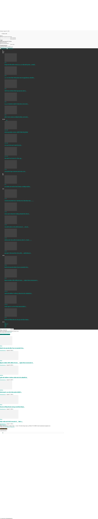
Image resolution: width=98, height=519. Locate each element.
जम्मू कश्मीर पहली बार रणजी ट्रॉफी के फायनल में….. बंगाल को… (17, 227)
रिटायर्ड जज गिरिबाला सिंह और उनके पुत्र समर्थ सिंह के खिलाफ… (17, 319)
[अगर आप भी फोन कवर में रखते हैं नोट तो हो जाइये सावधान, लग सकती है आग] (11, 142)
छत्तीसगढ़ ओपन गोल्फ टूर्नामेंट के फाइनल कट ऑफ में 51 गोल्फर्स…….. (18, 240)
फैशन (3, 174)
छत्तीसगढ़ (6, 291)
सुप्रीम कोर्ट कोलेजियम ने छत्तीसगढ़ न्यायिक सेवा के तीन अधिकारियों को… (18, 293)
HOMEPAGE (9, 332)
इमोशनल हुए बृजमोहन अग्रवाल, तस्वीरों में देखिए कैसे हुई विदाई (16, 132)
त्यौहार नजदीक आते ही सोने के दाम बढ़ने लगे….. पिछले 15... (11, 421)
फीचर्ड (6, 278)
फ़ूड (5, 322)
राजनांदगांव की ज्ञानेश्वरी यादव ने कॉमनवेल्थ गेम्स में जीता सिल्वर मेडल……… (19, 200)
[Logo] (3, 48)
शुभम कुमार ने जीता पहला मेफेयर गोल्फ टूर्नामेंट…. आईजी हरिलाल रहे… (18, 253)
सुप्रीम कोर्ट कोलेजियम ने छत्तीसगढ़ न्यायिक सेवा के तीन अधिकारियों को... (14, 377)
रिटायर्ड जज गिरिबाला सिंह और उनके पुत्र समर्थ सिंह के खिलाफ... (12, 407)
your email (12, 44)
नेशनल (6, 169)
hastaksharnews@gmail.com (9, 426)
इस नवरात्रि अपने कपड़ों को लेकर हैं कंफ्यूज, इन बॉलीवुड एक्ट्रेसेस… (18, 186)
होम (2, 50)
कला (5, 326)
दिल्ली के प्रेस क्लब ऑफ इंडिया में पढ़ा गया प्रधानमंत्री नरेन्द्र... (12, 348)
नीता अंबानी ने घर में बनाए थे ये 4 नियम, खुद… (13, 158)
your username (13, 37)
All (5, 120)
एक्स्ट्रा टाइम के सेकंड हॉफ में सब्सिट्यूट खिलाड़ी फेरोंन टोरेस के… (17, 213)
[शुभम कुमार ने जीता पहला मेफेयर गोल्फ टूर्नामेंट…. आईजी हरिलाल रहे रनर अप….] (11, 249)
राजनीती (3, 255)
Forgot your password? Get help (6, 41)
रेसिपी (5, 324)
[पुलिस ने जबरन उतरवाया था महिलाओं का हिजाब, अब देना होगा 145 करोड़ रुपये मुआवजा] (11, 113)
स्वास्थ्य (3, 51)
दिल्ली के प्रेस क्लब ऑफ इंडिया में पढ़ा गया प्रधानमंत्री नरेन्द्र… (17, 267)
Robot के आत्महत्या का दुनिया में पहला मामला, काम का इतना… (17, 104)
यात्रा (7, 120)
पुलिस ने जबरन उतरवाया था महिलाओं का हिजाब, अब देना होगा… (17, 117)
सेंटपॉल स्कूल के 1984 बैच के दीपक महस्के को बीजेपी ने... (11, 392)
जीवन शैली (3, 119)
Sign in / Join (4, 33)
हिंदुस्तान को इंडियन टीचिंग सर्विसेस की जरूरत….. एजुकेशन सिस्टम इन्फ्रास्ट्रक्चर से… (21, 280)
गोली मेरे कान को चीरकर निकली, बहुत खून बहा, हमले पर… (16, 90)
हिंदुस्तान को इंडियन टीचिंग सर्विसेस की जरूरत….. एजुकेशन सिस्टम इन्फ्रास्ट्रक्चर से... (16, 362)
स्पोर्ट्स (3, 188)
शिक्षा (3, 173)
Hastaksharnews (3, 350)
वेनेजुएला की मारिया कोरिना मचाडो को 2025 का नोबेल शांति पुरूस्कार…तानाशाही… (20, 64)
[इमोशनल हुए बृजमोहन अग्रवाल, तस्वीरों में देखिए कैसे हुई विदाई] (11, 128)
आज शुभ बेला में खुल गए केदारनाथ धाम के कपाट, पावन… (15, 171)
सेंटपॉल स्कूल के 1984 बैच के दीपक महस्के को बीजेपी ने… (16, 306)
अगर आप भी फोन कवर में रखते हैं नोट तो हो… (13, 145)
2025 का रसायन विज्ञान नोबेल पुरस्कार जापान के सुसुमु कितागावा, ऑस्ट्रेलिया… (20, 77)
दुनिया (3, 52)
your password (13, 38)
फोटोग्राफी (6, 323)
